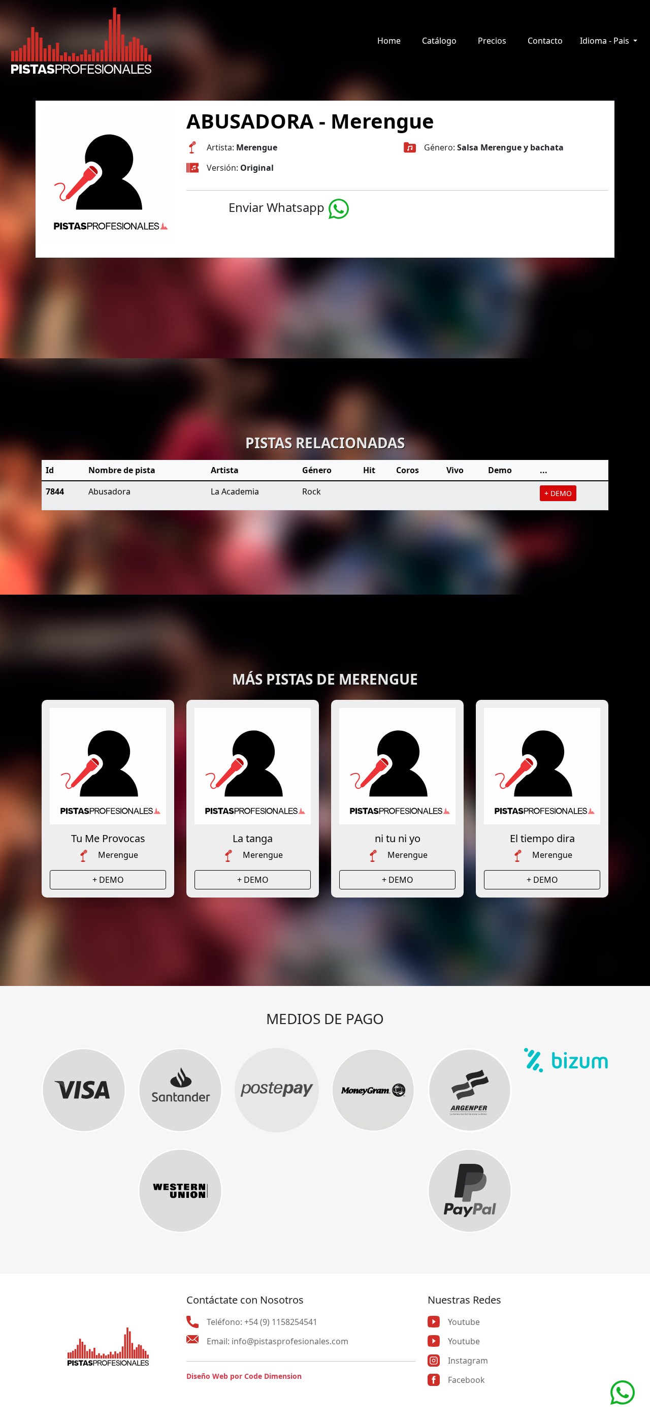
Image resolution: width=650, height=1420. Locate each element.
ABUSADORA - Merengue (310, 121)
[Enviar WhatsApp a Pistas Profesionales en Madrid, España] (622, 1391)
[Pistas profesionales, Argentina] (81, 40)
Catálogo (439, 40)
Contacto (545, 40)
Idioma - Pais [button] (605, 40)
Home (389, 40)
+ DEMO (558, 493)
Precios (492, 40)
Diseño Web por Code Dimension (244, 1376)
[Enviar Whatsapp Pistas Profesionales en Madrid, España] (339, 207)
